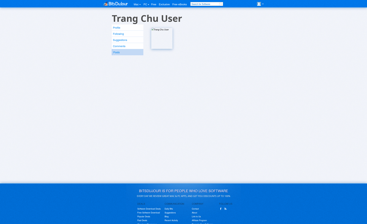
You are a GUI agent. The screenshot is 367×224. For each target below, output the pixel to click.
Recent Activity (171, 220)
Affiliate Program (199, 220)
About (194, 212)
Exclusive (164, 4)
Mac (136, 4)
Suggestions (120, 40)
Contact (195, 208)
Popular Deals (143, 216)
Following (118, 34)
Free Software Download (148, 212)
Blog (167, 216)
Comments (119, 46)
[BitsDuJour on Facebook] (221, 209)
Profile (116, 27)
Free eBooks (179, 4)
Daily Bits (169, 208)
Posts (116, 52)
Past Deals (142, 220)
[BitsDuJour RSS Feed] (226, 209)
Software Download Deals (149, 208)
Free (153, 4)
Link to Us (196, 216)
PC (145, 4)
